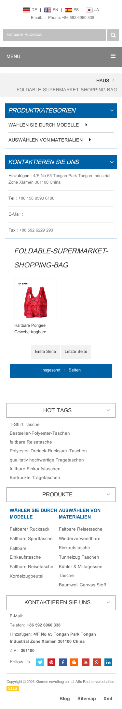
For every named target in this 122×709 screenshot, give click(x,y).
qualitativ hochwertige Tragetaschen (47, 460)
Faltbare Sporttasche (31, 539)
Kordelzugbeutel (26, 576)
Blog (65, 699)
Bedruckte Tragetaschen (35, 478)
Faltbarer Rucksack (29, 529)
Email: (36, 18)
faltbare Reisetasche (31, 442)
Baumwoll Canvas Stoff (82, 585)
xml (107, 699)
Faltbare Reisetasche (31, 567)
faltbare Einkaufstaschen (35, 469)
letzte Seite (76, 352)
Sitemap (86, 699)
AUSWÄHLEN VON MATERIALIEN (45, 140)
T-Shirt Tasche (25, 424)
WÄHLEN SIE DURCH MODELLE (43, 125)
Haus (102, 81)
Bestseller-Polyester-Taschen (40, 433)
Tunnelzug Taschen (79, 557)
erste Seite (45, 352)
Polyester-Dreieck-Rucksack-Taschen (48, 451)
